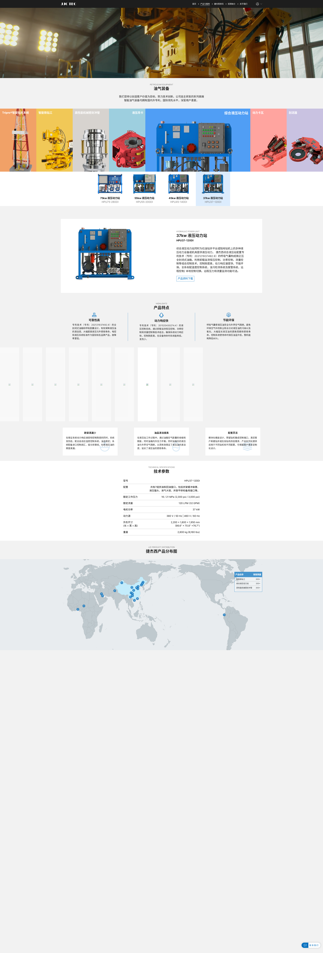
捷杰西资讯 (219, 4)
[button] (316, 387)
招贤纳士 (231, 4)
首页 (194, 4)
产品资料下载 (185, 278)
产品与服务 (205, 4)
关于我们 (243, 4)
